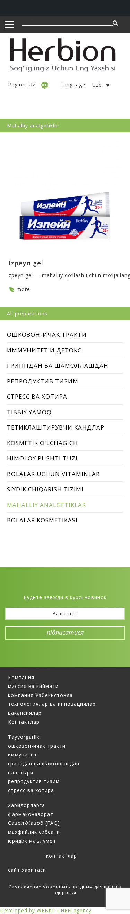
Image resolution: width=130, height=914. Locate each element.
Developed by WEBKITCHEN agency (46, 910)
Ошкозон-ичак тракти (47, 335)
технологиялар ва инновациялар (52, 703)
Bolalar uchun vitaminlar (53, 474)
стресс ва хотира (31, 790)
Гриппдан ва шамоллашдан (58, 365)
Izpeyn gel (26, 263)
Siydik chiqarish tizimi (45, 489)
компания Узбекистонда (40, 695)
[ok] (83, 586)
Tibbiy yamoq (29, 412)
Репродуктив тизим (42, 381)
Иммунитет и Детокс (44, 350)
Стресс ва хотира (37, 396)
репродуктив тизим (34, 781)
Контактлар (24, 721)
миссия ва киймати (33, 686)
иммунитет (22, 754)
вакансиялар (25, 712)
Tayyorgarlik (24, 736)
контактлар (61, 856)
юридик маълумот (32, 841)
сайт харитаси (27, 869)
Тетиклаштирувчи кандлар (55, 427)
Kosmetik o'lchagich (42, 443)
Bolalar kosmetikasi (42, 520)
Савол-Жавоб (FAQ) (34, 823)
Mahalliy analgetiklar (46, 505)
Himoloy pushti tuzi (42, 458)
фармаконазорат (30, 814)
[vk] (71, 586)
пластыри (20, 772)
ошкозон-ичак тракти (37, 745)
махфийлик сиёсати (34, 832)
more (23, 289)
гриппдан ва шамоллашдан (43, 763)
